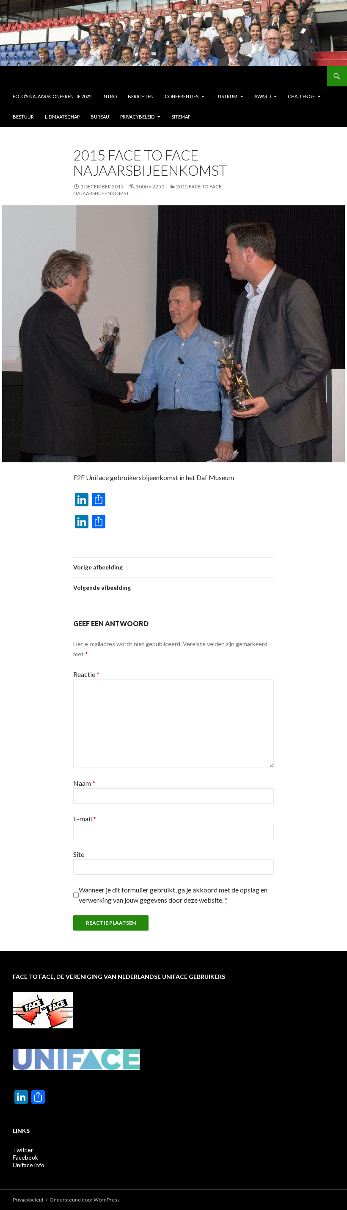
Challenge (301, 96)
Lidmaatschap (62, 116)
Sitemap (180, 116)
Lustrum (226, 96)
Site (78, 854)
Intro (109, 96)
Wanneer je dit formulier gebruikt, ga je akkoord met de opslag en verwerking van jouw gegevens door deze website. (173, 895)
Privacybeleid (137, 116)
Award (262, 96)
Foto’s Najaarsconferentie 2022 (52, 96)
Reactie (86, 674)
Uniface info (28, 1165)
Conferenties (181, 96)
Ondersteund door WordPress (85, 1199)
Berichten (141, 96)
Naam (84, 783)
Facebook (25, 1157)
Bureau (100, 116)
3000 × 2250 (150, 186)
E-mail (84, 819)
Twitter (23, 1149)
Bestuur (23, 116)
